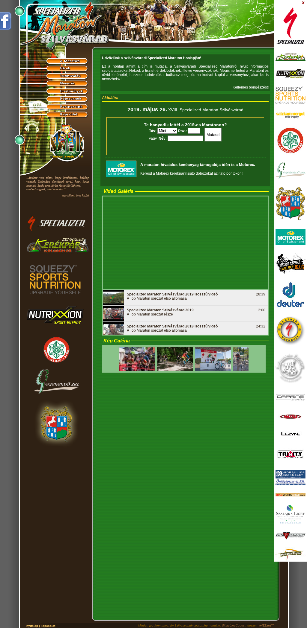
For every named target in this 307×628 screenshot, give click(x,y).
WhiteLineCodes (233, 625)
